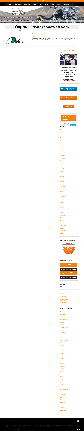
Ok (77, 429)
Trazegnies (62, 223)
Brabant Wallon (27, 4)
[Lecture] (61, 269)
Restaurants (62, 196)
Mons (61, 202)
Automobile (62, 186)
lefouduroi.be (63, 296)
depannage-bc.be (64, 297)
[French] (61, 286)
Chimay (62, 145)
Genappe (62, 160)
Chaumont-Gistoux (64, 142)
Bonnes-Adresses (42, 1)
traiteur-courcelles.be (64, 294)
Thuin (61, 217)
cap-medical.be (63, 300)
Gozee (61, 166)
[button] (72, 4)
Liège (41, 4)
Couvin (61, 150)
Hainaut (35, 4)
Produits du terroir (64, 194)
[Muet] (72, 269)
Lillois (61, 173)
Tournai (61, 220)
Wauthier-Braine (63, 230)
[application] (68, 269)
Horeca (61, 188)
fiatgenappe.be (63, 293)
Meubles (62, 191)
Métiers (52, 4)
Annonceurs (66, 4)
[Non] (82, 429)
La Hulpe (62, 168)
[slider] (75, 269)
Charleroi (62, 140)
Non (79, 429)
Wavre (61, 233)
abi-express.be (63, 302)
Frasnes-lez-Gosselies (65, 155)
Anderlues (62, 129)
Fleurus (62, 153)
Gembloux (62, 158)
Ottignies (62, 212)
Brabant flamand (17, 4)
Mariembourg (63, 179)
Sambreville (62, 215)
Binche (61, 132)
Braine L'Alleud (63, 135)
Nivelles (62, 207)
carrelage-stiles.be (64, 299)
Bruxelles (9, 4)
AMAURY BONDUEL (68, 50)
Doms (33, 34)
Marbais (62, 176)
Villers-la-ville (63, 225)
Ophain (61, 210)
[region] (42, 14)
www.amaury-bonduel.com (69, 65)
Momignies (62, 199)
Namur (46, 4)
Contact (59, 4)
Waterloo (62, 228)
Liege (61, 171)
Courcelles (62, 147)
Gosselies (62, 163)
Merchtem (35, 36)
